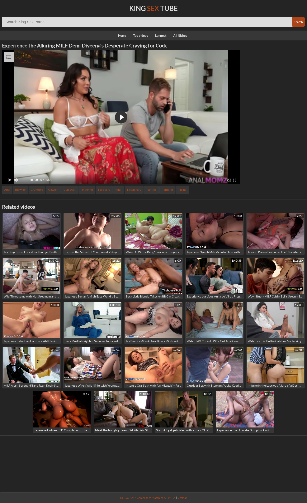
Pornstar (167, 189)
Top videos (140, 35)
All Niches (180, 35)
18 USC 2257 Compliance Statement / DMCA (147, 497)
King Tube (153, 8)
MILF (118, 189)
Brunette (37, 189)
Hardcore (104, 189)
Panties (151, 189)
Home (122, 35)
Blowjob (20, 189)
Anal (7, 189)
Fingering (87, 189)
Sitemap (183, 497)
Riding (182, 189)
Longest (160, 35)
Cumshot (69, 189)
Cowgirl (53, 189)
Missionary (134, 189)
